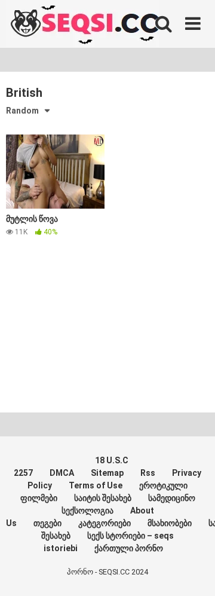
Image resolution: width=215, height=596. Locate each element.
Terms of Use (95, 485)
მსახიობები (170, 523)
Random (22, 110)
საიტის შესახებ (102, 498)
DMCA (62, 473)
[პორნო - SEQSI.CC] (82, 25)
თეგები (47, 523)
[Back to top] (193, 572)
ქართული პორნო (128, 548)
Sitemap (107, 473)
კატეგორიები (104, 523)
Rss (147, 473)
